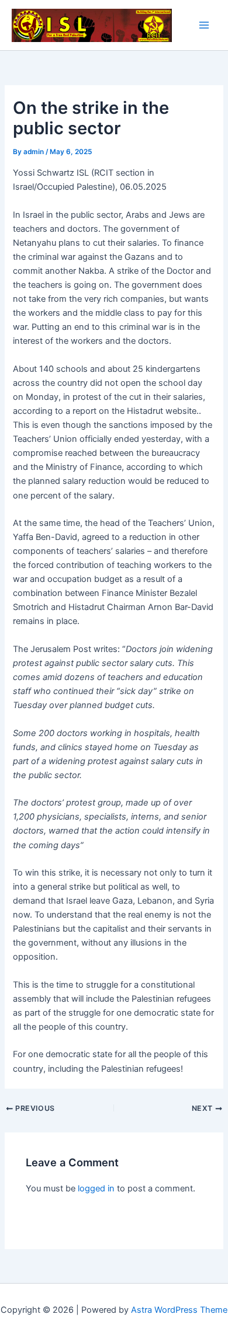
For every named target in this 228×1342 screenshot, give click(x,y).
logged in (96, 1188)
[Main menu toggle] (204, 25)
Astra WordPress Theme (179, 1310)
